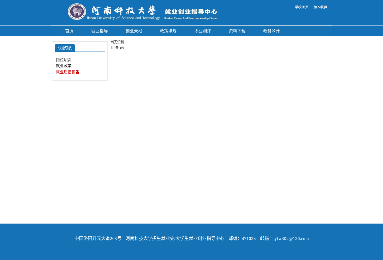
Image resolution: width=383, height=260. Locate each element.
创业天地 (134, 31)
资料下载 (237, 31)
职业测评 (202, 31)
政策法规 (168, 31)
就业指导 (99, 31)
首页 (69, 31)
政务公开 (271, 31)
